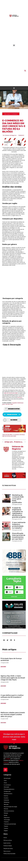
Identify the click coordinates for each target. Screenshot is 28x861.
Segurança (6, 817)
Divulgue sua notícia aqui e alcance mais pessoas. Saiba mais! (14, 736)
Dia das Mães (8, 434)
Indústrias (6, 800)
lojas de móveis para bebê (9, 436)
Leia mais (3, 666)
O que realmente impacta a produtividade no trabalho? (18, 525)
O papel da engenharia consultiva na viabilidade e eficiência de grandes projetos (19, 512)
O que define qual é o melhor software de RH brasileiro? (12, 696)
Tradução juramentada (10, 824)
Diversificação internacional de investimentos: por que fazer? (18, 536)
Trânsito (6, 826)
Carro (5, 780)
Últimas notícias (8, 840)
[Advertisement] (14, 281)
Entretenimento (8, 793)
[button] (14, 45)
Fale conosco (7, 851)
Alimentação (7, 778)
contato (8, 758)
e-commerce (16, 434)
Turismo (6, 828)
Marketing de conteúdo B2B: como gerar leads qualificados (18, 498)
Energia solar (7, 791)
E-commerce (7, 785)
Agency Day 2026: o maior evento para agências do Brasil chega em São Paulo (13, 678)
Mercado (6, 804)
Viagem (6, 830)
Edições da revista (8, 848)
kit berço (22, 434)
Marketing (6, 802)
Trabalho (6, 822)
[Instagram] (5, 770)
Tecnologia (7, 819)
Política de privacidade (9, 853)
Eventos (6, 795)
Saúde (5, 815)
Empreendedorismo (9, 789)
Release (6, 813)
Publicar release (8, 845)
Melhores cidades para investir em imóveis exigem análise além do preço (13, 714)
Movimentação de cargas (10, 806)
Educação (6, 787)
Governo (6, 798)
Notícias (6, 808)
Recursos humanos (9, 811)
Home (5, 837)
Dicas (5, 782)
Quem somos (7, 843)
